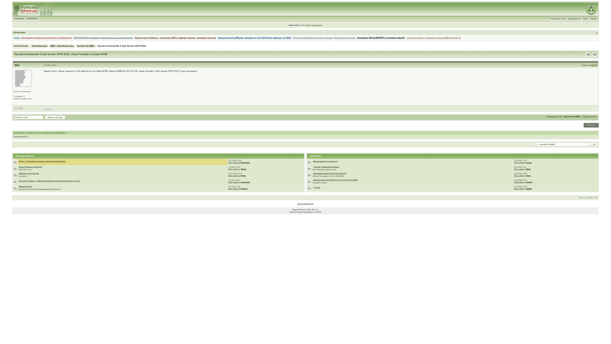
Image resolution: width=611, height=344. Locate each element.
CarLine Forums (21, 46)
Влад (528, 176)
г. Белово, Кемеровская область (326, 167)
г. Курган (316, 187)
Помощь (593, 19)
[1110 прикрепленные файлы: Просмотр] (19, 161)
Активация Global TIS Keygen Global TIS (331, 173)
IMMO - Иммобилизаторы (62, 46)
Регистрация (316, 25)
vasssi (529, 163)
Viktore (243, 169)
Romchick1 (245, 163)
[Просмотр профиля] (23, 78)
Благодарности (574, 19)
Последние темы (558, 19)
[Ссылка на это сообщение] (588, 54)
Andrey (529, 182)
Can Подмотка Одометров (31, 167)
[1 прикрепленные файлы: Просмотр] (20, 186)
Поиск (585, 19)
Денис (243, 176)
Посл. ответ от (234, 163)
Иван (528, 169)
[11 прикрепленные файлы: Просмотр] (20, 181)
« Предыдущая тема (554, 117)
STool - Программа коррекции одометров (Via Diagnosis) (43, 161)
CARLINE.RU (19, 19)
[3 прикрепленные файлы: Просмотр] (20, 173)
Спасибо (48, 108)
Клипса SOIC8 (26, 186)
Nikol (17, 65)
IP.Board (301, 210)
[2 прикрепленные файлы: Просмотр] (314, 180)
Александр (245, 182)
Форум (295, 210)
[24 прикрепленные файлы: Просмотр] (314, 173)
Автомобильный (39, 46)
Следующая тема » (589, 117)
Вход (308, 25)
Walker (529, 189)
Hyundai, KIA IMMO (85, 46)
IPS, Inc (315, 210)
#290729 (594, 65)
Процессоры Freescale (30, 173)
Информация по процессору (326, 161)
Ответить (591, 125)
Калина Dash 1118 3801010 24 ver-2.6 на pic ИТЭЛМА (336, 180)
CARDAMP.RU (32, 19)
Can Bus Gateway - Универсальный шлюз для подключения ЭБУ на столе (50, 181)
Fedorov (244, 189)
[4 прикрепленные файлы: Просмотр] (20, 167)
